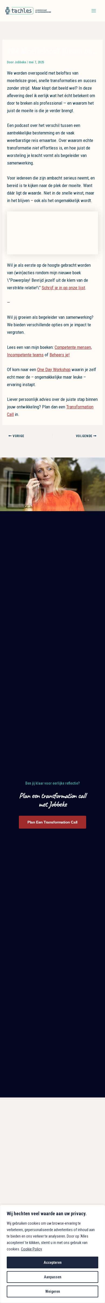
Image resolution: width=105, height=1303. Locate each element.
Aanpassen (52, 1277)
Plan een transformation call (52, 822)
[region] (52, 1254)
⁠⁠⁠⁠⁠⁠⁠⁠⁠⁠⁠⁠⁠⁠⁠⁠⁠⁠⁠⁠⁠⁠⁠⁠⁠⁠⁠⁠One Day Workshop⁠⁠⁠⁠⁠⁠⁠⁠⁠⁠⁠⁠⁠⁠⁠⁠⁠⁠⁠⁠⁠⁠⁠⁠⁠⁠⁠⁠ (54, 369)
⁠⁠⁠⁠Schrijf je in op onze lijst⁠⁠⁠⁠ (63, 287)
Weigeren (52, 1291)
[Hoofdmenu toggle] (94, 11)
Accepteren (53, 1262)
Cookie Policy (31, 1249)
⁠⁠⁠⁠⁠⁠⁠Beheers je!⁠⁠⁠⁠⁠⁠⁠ (60, 354)
